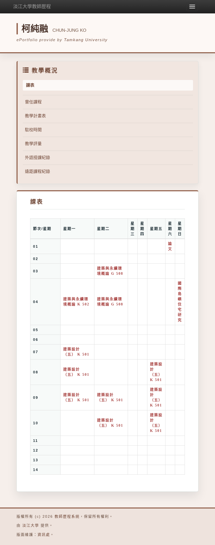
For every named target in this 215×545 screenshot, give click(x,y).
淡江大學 (30, 525)
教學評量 (33, 143)
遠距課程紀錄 (37, 171)
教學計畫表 (35, 116)
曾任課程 (33, 102)
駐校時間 (33, 130)
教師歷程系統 (67, 516)
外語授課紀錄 (37, 157)
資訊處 (43, 534)
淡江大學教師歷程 (32, 6)
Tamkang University (86, 40)
